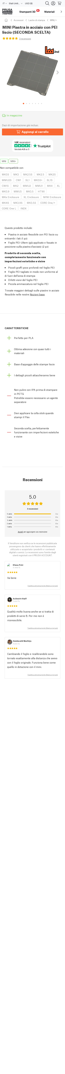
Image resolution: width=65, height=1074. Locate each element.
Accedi (20, 531)
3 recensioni (25, 38)
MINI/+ (53, 20)
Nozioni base (37, 294)
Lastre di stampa (36, 20)
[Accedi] (53, 3)
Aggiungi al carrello (35, 132)
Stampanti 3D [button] (29, 11)
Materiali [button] (49, 11)
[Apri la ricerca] (47, 3)
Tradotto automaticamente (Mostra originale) (43, 586)
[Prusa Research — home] (7, 12)
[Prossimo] (57, 72)
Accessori (19, 20)
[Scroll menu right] (61, 12)
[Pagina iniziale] (7, 20)
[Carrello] (59, 3)
